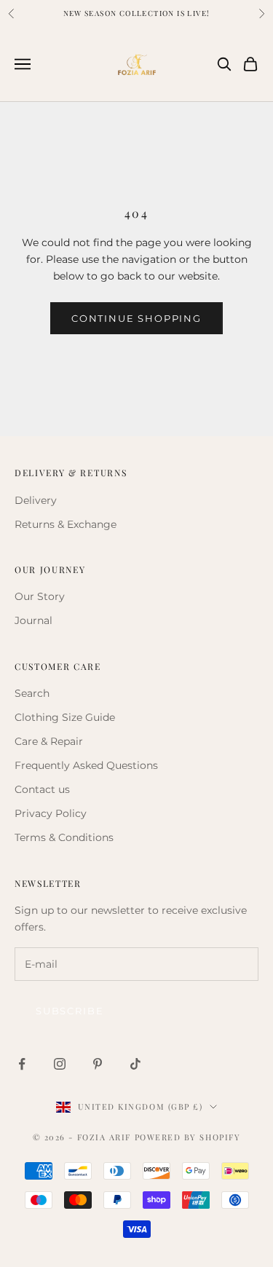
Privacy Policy (51, 813)
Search (32, 693)
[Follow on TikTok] (135, 1064)
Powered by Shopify (188, 1137)
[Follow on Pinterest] (97, 1064)
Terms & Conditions (64, 837)
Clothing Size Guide (65, 717)
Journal (33, 620)
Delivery (36, 500)
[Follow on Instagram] (59, 1064)
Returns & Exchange (65, 524)
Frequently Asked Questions (86, 765)
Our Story (40, 596)
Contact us (42, 789)
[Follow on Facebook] (22, 1064)
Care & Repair (49, 741)
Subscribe (69, 1011)
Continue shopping (136, 318)
